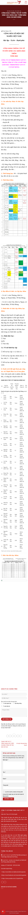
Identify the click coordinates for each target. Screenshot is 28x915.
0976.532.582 (16, 865)
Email (4, 778)
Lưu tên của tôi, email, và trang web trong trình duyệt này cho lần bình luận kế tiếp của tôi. (13, 794)
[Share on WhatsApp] (7, 736)
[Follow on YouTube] (5, 882)
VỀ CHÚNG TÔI (18, 11)
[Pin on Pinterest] (18, 736)
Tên (4, 772)
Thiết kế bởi (14, 913)
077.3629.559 (8, 865)
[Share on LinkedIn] (20, 736)
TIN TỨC (12, 11)
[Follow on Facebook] (2, 882)
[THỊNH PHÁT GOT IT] (14, 2)
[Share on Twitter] (12, 736)
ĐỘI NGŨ (8, 11)
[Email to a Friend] (15, 736)
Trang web (5, 785)
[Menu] (2, 2)
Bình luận (5, 760)
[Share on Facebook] (10, 736)
